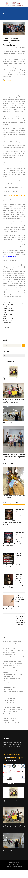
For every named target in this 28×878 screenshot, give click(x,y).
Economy (18, 665)
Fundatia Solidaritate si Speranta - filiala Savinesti (8, 312)
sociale (5, 329)
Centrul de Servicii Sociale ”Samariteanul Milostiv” (10, 653)
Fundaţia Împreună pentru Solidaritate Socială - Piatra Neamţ (13, 675)
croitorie (5, 304)
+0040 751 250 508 (13, 750)
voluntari (5, 720)
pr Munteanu (20, 707)
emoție (5, 668)
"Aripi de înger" (7, 641)
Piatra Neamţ (16, 694)
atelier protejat (7, 303)
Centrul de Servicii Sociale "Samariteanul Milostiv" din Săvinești (13, 649)
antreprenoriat (7, 301)
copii (19, 661)
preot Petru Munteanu (9, 698)
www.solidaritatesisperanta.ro (10, 256)
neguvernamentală (8, 318)
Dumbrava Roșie (18, 663)
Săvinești (8, 328)
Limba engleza (7, 687)
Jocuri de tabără (7, 422)
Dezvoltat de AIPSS (14, 862)
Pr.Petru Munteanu (8, 696)
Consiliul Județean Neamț (9, 661)
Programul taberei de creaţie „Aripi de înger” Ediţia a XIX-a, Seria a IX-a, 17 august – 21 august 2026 (14, 401)
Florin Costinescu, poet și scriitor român (20, 597)
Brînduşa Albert (18, 644)
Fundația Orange (7, 308)
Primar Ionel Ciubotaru (9, 702)
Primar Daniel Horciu (9, 700)
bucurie (5, 646)
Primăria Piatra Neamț (9, 707)
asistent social (17, 641)
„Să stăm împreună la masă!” (11, 722)
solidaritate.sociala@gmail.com (11, 754)
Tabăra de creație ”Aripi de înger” (12, 718)
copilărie (5, 663)
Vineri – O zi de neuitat (10, 463)
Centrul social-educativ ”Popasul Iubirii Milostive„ (13, 658)
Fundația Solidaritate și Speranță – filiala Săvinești (12, 679)
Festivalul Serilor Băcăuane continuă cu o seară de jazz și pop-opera (19, 513)
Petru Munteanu (7, 694)
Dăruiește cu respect (8, 665)
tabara (11, 716)
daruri (11, 663)
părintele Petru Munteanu (10, 711)
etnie (9, 304)
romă (4, 328)
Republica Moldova (8, 714)
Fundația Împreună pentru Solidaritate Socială (13, 684)
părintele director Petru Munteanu (12, 709)
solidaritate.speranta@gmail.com (16, 195)
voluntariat (12, 720)
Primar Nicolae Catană (9, 705)
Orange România (7, 320)
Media (14, 687)
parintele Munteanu (8, 689)
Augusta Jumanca (7, 644)
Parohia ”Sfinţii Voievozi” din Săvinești (13, 691)
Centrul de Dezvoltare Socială (16, 646)
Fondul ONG (12, 668)
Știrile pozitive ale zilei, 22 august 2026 (19, 555)
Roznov (17, 714)
